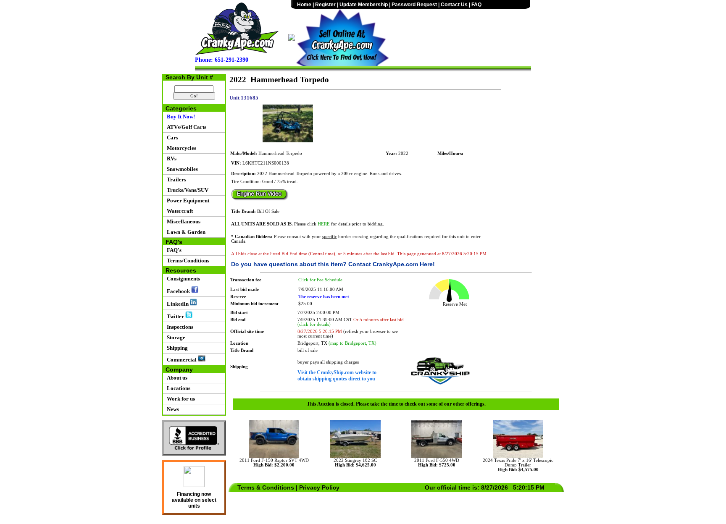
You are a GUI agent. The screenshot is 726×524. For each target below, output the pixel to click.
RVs (170, 158)
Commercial (181, 359)
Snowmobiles (181, 169)
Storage (174, 337)
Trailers (175, 179)
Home (304, 5)
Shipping (176, 348)
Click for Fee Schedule (320, 280)
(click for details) (314, 324)
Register (325, 5)
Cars (171, 137)
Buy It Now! (179, 116)
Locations (177, 388)
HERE (324, 224)
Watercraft (178, 211)
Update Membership (363, 5)
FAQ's (173, 250)
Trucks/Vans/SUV (186, 190)
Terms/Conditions (186, 260)
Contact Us (454, 5)
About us (175, 378)
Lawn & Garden (184, 232)
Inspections (178, 327)
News (171, 409)
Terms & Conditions (265, 487)
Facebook (177, 291)
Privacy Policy (319, 487)
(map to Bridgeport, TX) (352, 343)
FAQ (476, 5)
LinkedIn (177, 304)
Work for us (179, 399)
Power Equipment (186, 200)
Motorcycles (180, 148)
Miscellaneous (182, 221)
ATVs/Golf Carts (185, 127)
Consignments (182, 278)
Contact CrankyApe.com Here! (391, 264)
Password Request (414, 5)
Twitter (174, 316)
